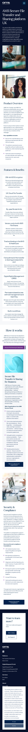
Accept (14, 721)
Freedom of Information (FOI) (9, 671)
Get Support (11, 637)
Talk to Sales (11, 633)
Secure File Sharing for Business (14, 347)
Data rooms (5, 660)
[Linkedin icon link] (3, 652)
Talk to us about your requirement (14, 464)
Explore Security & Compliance (14, 602)
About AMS (5, 686)
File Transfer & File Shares (8, 658)
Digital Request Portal (7, 667)
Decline (14, 725)
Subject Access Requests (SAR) (10, 669)
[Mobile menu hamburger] (24, 3)
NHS (3, 679)
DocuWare (5, 677)
